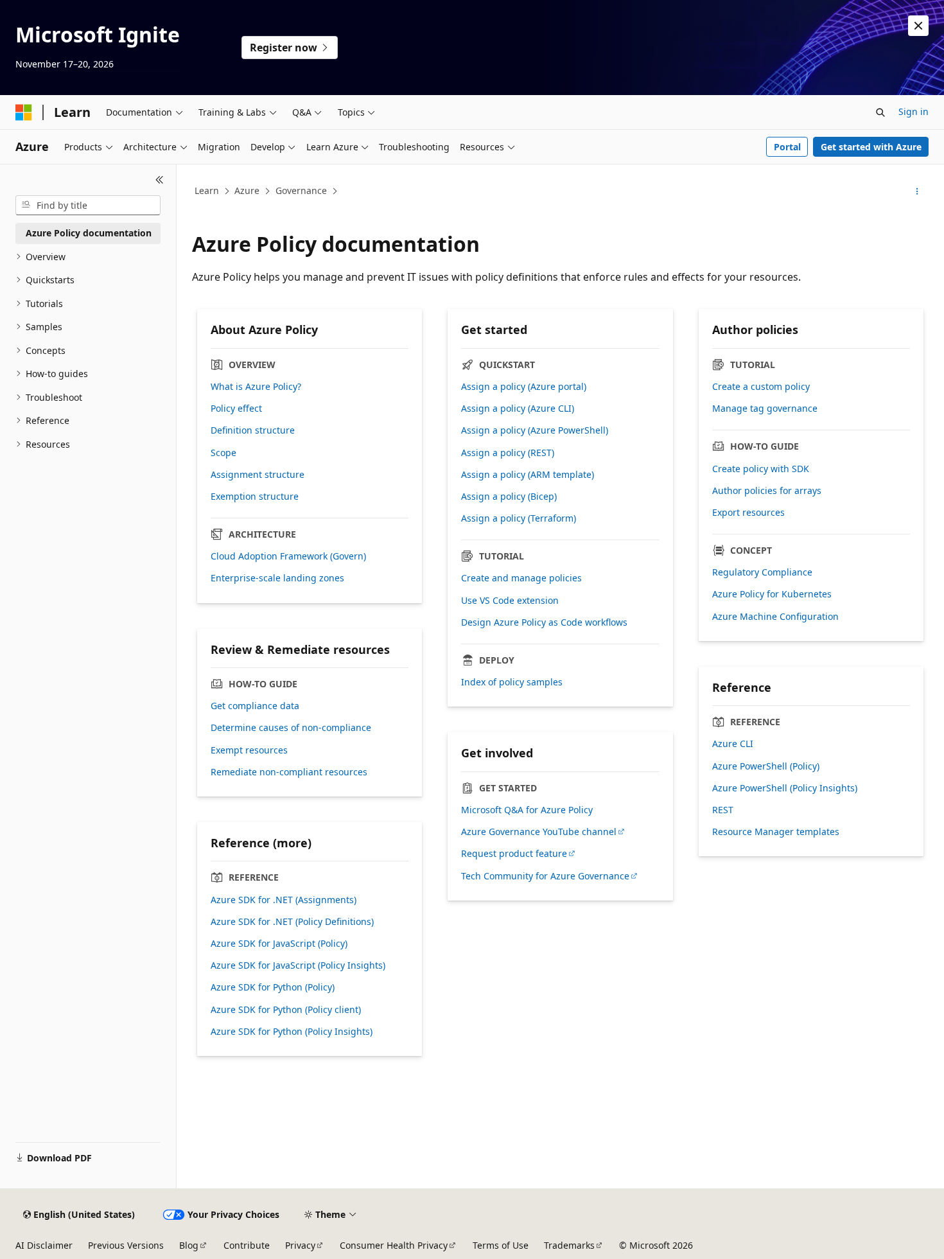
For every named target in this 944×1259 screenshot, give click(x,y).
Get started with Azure (871, 147)
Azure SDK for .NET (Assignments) (283, 900)
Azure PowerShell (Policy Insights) (784, 788)
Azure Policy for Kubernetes (772, 594)
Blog (188, 1245)
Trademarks (569, 1245)
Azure (246, 190)
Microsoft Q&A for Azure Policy (527, 810)
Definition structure (253, 430)
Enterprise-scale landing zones (277, 578)
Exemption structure (255, 496)
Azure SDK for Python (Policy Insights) (291, 1031)
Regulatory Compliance (762, 572)
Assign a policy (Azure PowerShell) (534, 430)
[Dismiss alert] (918, 25)
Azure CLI (732, 744)
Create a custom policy (761, 386)
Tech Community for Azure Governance (545, 876)
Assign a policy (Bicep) (509, 496)
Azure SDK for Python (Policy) (273, 987)
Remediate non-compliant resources (289, 772)
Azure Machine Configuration (775, 616)
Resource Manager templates (775, 832)
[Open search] (880, 112)
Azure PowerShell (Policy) (765, 766)
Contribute (246, 1245)
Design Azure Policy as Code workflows (544, 622)
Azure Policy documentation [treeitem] (89, 233)
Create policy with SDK (760, 469)
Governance (301, 190)
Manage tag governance (764, 408)
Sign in (913, 111)
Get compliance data (255, 706)
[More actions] (917, 191)
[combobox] (88, 205)
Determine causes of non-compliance (291, 728)
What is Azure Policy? (256, 386)
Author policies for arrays (766, 491)
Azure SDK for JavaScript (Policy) (279, 943)
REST (722, 810)
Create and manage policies (521, 578)
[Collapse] (159, 180)
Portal (787, 147)
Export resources (748, 512)
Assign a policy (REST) (507, 453)
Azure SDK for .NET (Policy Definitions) (292, 922)
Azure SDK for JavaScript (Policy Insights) (298, 965)
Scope (223, 453)
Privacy (300, 1245)
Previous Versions (126, 1245)
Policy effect (236, 408)
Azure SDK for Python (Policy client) (286, 1010)
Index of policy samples (512, 682)
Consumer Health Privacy (394, 1245)
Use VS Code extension (510, 600)
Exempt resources (249, 750)
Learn (207, 190)
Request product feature (514, 853)
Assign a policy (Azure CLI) (517, 408)
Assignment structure (257, 474)
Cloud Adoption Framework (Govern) (288, 556)
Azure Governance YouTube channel (538, 832)
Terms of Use (501, 1245)
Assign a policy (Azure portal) (523, 386)
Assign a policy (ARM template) (527, 474)
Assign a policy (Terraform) (518, 518)
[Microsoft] (23, 112)
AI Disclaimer (44, 1245)
